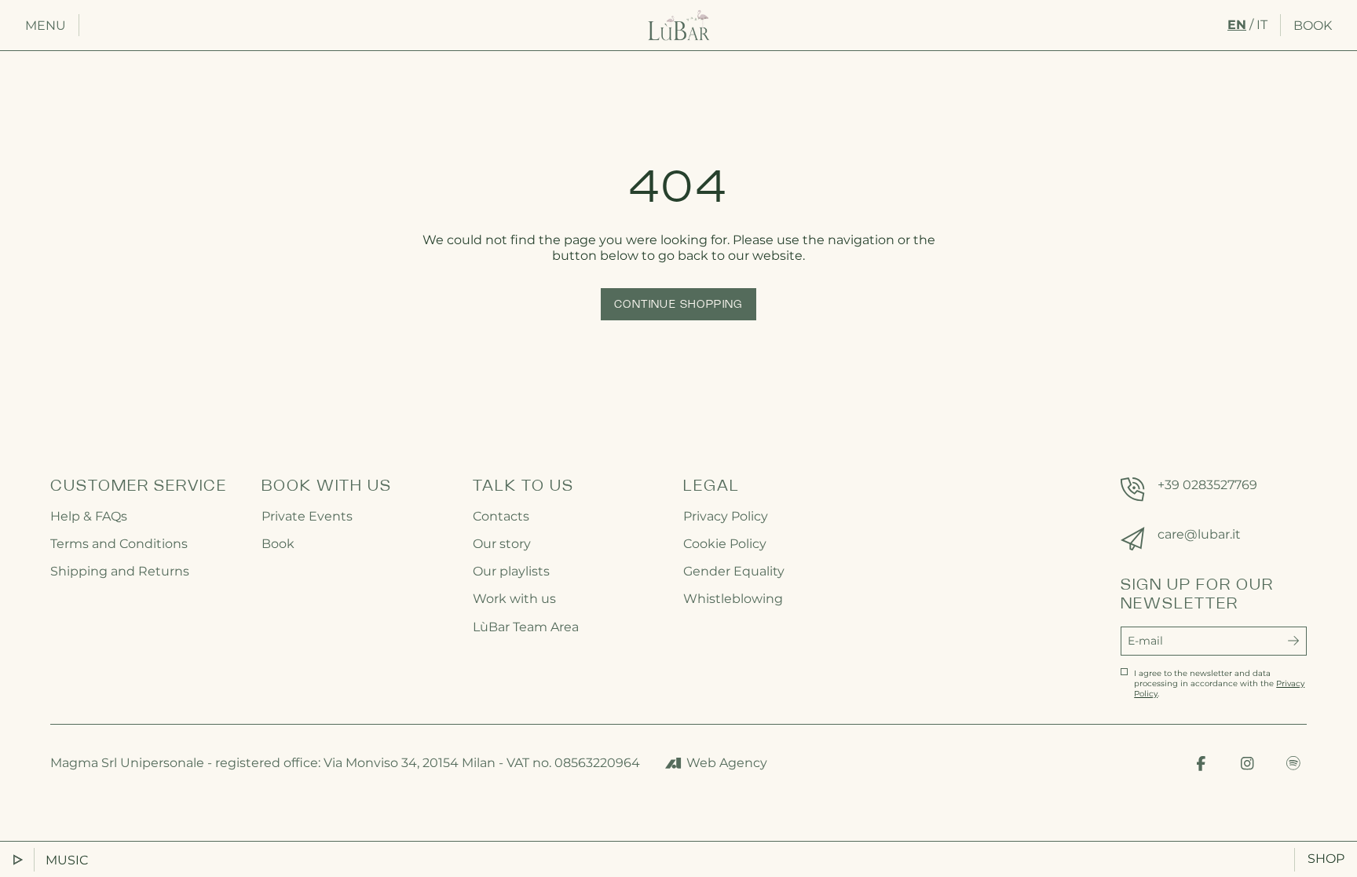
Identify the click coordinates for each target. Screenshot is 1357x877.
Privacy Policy (725, 516)
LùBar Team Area (526, 626)
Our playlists (511, 571)
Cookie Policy (724, 543)
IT (1261, 24)
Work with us (514, 598)
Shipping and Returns (119, 571)
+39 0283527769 (1207, 484)
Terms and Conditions (119, 543)
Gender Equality (734, 571)
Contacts (501, 516)
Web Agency (726, 762)
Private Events (307, 516)
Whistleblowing (733, 598)
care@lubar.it (1199, 534)
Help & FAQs (88, 516)
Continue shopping (678, 305)
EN (1236, 24)
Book (1312, 25)
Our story (502, 543)
